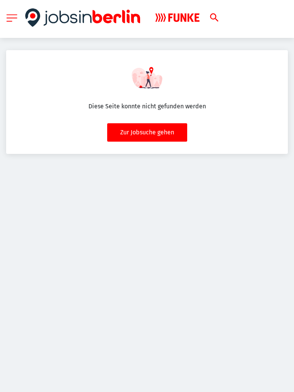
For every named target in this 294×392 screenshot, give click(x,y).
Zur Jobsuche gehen (147, 132)
